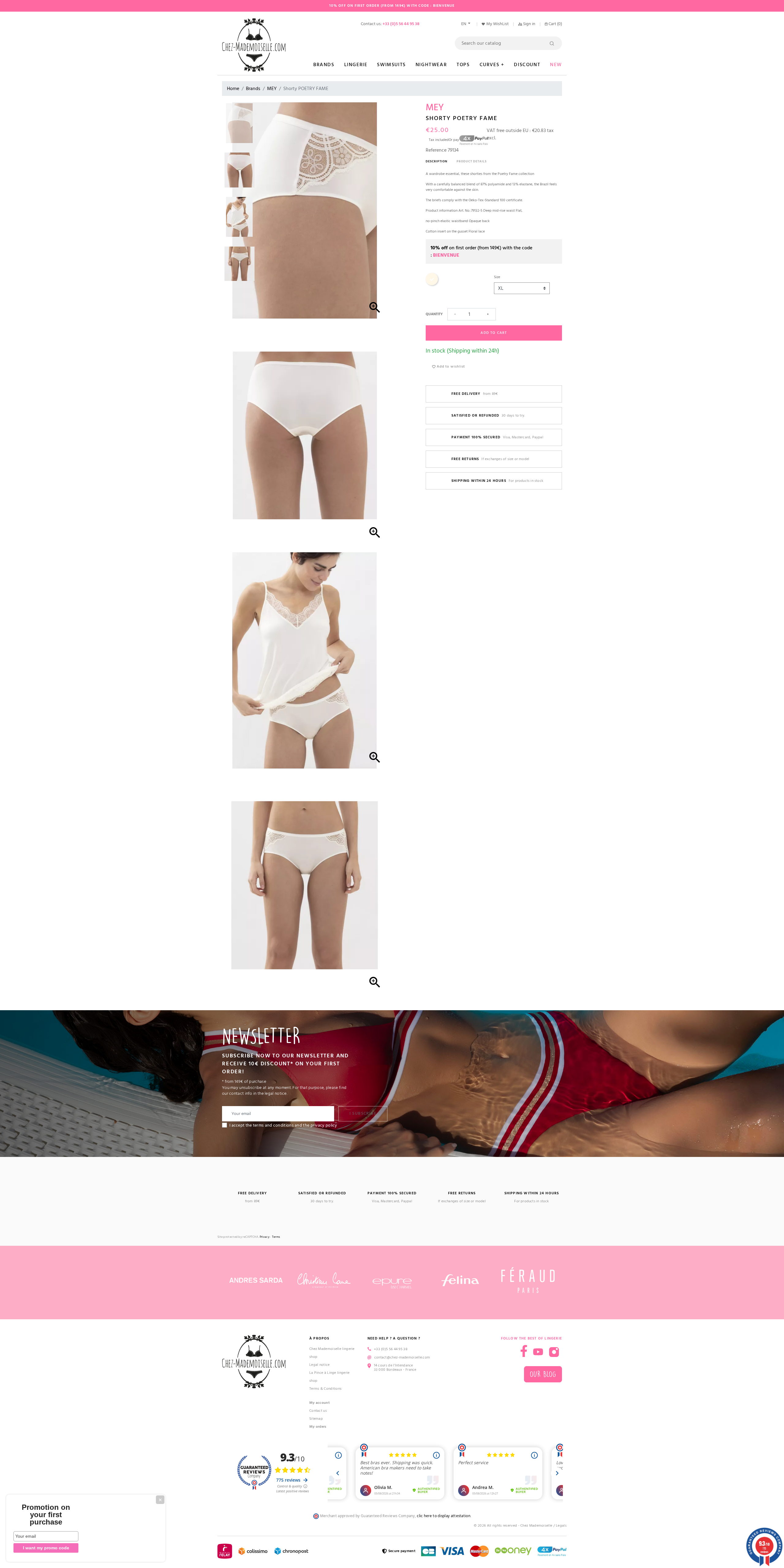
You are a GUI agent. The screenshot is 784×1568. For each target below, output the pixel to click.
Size (497, 277)
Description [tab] (436, 161)
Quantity (434, 314)
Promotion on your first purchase (46, 1515)
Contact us (318, 1410)
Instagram (554, 1352)
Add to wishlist (450, 366)
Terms (276, 1237)
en (464, 24)
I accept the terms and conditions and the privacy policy (283, 1125)
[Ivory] (432, 284)
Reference (436, 150)
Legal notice (319, 1364)
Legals (561, 1525)
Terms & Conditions (325, 1388)
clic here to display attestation (443, 1516)
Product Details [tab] (472, 161)
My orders (317, 1426)
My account (319, 1402)
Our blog (543, 1374)
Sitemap (316, 1418)
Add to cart (494, 332)
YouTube (538, 1352)
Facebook (524, 1351)
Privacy (265, 1237)
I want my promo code (46, 1547)
